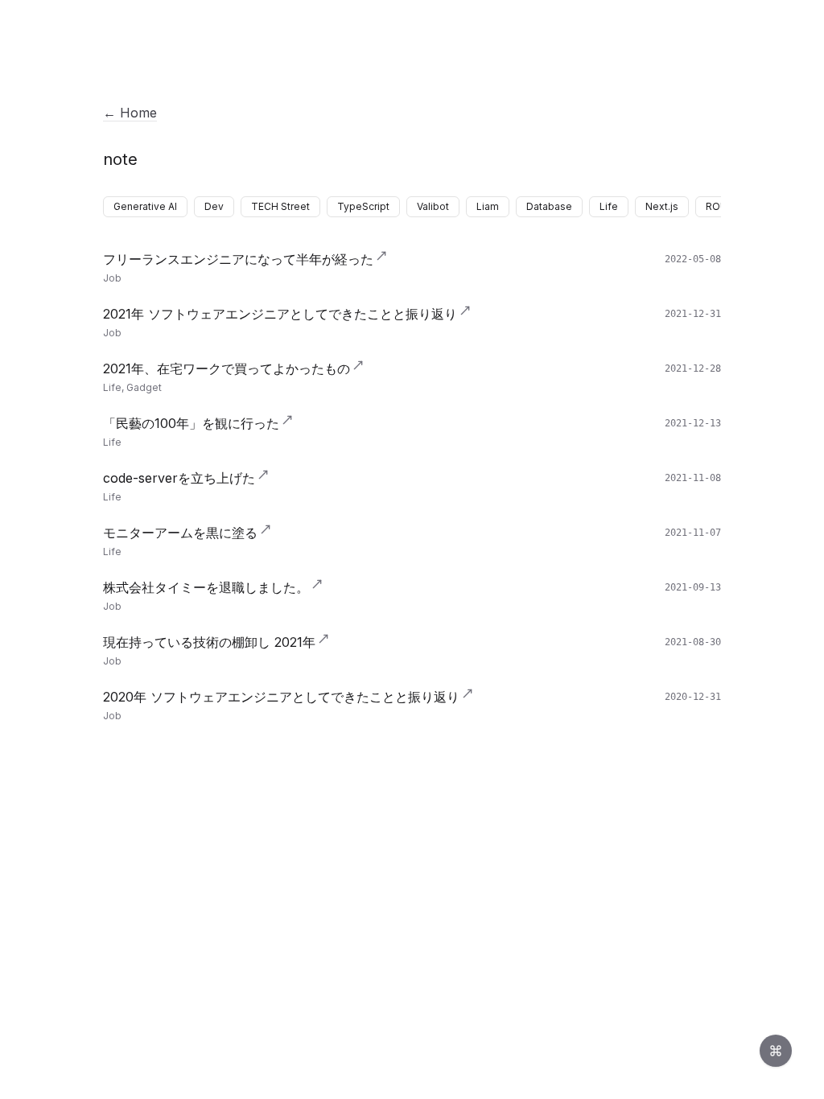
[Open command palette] (776, 1051)
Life (608, 206)
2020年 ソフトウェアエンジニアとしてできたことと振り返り (281, 697)
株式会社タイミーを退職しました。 (206, 587)
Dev (214, 206)
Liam (487, 206)
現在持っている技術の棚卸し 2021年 (209, 642)
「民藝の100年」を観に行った (191, 423)
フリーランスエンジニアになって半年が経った (238, 259)
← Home (130, 113)
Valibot (433, 206)
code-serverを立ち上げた (179, 478)
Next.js (661, 206)
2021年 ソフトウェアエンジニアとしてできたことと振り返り (280, 314)
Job (112, 278)
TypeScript (363, 206)
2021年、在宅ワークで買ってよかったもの (226, 368)
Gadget (144, 387)
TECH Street (280, 206)
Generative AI (145, 206)
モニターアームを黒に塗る (180, 533)
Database (549, 206)
